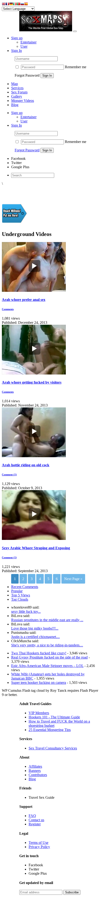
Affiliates (35, 766)
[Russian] (22, 4)
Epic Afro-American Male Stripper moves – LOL (47, 666)
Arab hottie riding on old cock (25, 465)
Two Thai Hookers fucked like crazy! (38, 653)
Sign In (16, 51)
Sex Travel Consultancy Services (53, 748)
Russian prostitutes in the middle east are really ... (47, 620)
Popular (17, 591)
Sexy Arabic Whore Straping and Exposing (36, 548)
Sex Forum (19, 92)
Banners (35, 771)
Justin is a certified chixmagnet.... (35, 637)
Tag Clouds (19, 599)
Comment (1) (9, 474)
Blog (14, 105)
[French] (7, 4)
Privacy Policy (39, 847)
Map (14, 84)
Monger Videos (22, 101)
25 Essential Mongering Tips (50, 730)
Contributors (38, 775)
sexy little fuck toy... (26, 611)
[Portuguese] (18, 4)
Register (35, 824)
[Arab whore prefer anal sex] (34, 290)
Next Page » (73, 579)
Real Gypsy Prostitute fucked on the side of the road (49, 657)
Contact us (36, 820)
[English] (4, 4)
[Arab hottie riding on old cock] (34, 456)
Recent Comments (24, 587)
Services (17, 88)
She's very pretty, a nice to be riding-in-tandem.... (47, 645)
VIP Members (39, 713)
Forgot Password (27, 150)
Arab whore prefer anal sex (23, 300)
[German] (11, 4)
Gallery (16, 96)
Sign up (17, 38)
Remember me (75, 67)
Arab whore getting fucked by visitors (31, 382)
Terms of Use (38, 843)
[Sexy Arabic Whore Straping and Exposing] (34, 539)
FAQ (32, 816)
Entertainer (28, 42)
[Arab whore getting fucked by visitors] (34, 373)
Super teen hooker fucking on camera (38, 683)
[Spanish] (26, 4)
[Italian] (15, 4)
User (23, 46)
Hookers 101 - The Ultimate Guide (54, 717)
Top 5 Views (20, 595)
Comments (8, 309)
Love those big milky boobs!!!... (34, 628)
